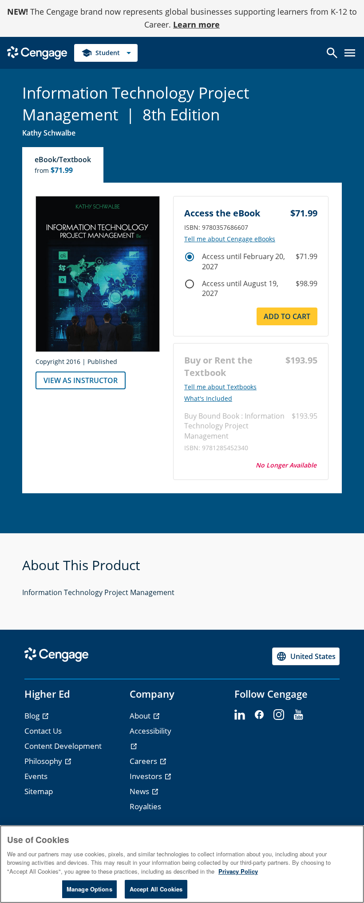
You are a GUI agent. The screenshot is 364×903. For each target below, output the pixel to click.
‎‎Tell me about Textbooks (220, 387)
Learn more (196, 24)
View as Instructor (81, 380)
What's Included (208, 398)
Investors (147, 776)
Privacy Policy (238, 871)
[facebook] (259, 715)
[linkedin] (239, 715)
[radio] (189, 257)
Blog (32, 716)
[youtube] (298, 715)
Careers (144, 761)
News (140, 791)
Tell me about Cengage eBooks (229, 239)
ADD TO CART (287, 316)
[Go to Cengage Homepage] (37, 52)
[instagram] (278, 715)
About (141, 716)
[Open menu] (350, 53)
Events (35, 776)
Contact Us (43, 731)
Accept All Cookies (156, 889)
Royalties (145, 806)
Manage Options (89, 889)
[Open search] (332, 53)
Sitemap (38, 791)
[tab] (63, 165)
